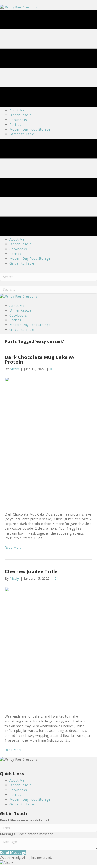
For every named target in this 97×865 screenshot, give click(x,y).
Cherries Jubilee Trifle (31, 571)
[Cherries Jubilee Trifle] (48, 647)
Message (8, 834)
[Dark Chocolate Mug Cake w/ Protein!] (48, 441)
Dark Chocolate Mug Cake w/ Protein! (40, 359)
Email (4, 820)
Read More (13, 547)
